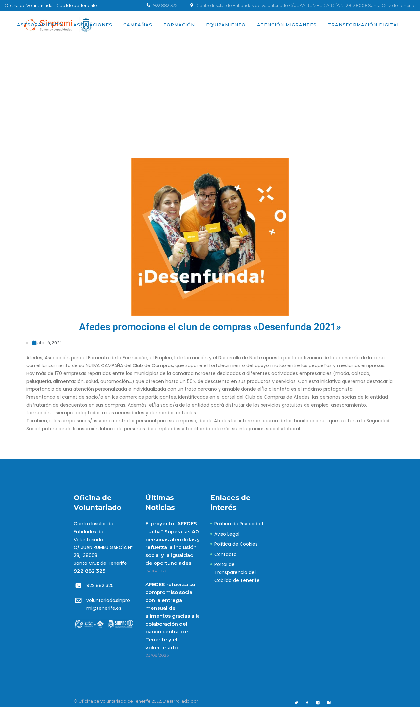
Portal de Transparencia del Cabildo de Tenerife (237, 572)
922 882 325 (89, 571)
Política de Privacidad (238, 523)
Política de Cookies (236, 544)
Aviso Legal (226, 534)
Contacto (225, 554)
